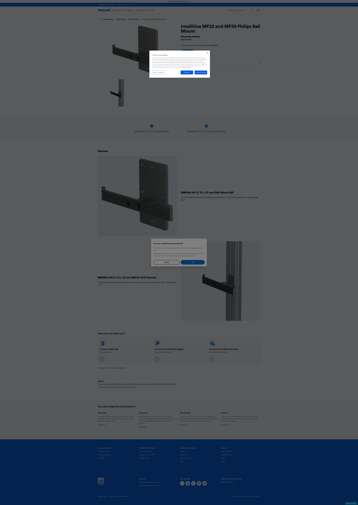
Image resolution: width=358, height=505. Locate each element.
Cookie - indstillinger (158, 72)
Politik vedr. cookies (186, 67)
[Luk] (207, 53)
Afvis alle (187, 72)
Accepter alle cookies (201, 72)
